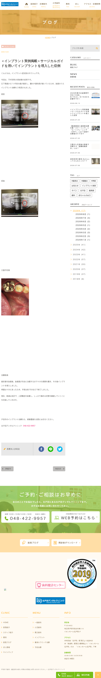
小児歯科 (38, 627)
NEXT (58, 469)
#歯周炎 (75, 181)
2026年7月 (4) (83, 218)
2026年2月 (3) (83, 236)
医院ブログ (7, 642)
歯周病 (91, 190)
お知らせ (75, 186)
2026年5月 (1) (83, 225)
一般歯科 (38, 622)
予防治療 (38, 647)
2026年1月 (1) (83, 240)
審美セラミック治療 (42, 642)
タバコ (74, 190)
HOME (47, 37)
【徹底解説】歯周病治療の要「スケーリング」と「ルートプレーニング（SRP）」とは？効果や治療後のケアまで (79, 129)
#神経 (93, 181)
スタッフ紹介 (8, 632)
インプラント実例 (89, 186)
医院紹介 (6, 627)
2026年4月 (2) (83, 229)
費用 (5, 637)
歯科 (73, 195)
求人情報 (6, 647)
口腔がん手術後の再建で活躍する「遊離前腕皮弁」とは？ (79, 146)
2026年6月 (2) (83, 221)
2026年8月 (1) (83, 214)
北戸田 (82, 190)
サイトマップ (8, 652)
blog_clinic (10, 46)
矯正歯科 (38, 632)
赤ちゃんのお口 (85, 195)
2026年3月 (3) (83, 232)
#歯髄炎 (84, 181)
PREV (8, 469)
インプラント (40, 637)
